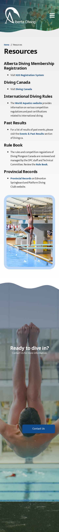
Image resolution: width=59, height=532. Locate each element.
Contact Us (38, 429)
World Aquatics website (28, 103)
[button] (52, 15)
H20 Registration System (30, 75)
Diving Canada (24, 89)
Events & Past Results (32, 134)
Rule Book (41, 164)
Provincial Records (20, 178)
